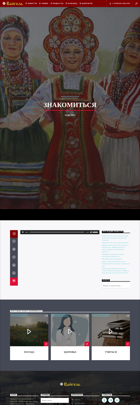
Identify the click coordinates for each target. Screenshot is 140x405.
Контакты (87, 3)
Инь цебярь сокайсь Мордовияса (112, 276)
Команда (72, 3)
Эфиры (44, 3)
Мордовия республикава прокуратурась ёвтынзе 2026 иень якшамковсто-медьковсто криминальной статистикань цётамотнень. (115, 288)
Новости (32, 3)
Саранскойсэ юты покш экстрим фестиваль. (115, 260)
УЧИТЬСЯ (111, 369)
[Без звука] (91, 250)
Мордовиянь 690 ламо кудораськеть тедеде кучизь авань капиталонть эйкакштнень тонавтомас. (115, 255)
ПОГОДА (29, 369)
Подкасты (58, 3)
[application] (59, 250)
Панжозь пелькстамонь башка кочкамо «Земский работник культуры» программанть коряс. (116, 281)
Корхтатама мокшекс (70, 106)
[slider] (95, 249)
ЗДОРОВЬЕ (70, 369)
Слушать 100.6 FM (121, 3)
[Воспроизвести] (23, 250)
